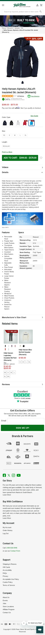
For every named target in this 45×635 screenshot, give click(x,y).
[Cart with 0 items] (41, 5)
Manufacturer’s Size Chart (14, 317)
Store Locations (8, 606)
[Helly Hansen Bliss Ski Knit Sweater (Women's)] (26, 337)
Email (4, 420)
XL (5, 376)
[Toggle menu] (5, 5)
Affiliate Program (9, 609)
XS (5, 372)
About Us (6, 597)
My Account (7, 527)
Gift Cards (6, 567)
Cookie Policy (8, 582)
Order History (7, 530)
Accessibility (7, 570)
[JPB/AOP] (15, 346)
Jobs (4, 603)
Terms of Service (9, 585)
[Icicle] (8, 349)
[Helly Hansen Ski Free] (22, 218)
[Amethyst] (12, 346)
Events (5, 600)
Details (5, 172)
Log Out (5, 533)
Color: (6, 117)
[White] (8, 346)
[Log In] (37, 5)
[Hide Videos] (22, 167)
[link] (22, 21)
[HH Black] (5, 346)
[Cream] (20, 346)
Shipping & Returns (9, 564)
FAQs (5, 573)
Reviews (6, 384)
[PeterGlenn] (21, 5)
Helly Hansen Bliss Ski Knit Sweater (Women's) (25, 352)
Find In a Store (7, 152)
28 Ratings (20, 96)
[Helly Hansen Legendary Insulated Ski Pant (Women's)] (11, 337)
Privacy (5, 576)
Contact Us (7, 612)
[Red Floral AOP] (5, 349)
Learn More (7, 495)
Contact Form (15, 551)
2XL (8, 376)
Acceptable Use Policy (11, 579)
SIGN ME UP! (22, 428)
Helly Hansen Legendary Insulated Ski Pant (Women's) (10, 356)
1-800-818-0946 (11, 548)
